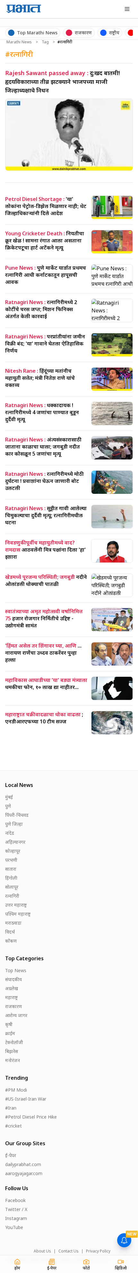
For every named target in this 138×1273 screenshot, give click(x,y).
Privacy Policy (98, 1251)
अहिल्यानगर (15, 842)
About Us (42, 1251)
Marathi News (19, 42)
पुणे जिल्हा (14, 824)
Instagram (16, 1218)
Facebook (15, 1200)
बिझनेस (11, 1051)
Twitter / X (16, 1209)
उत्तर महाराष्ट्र (16, 905)
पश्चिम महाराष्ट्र (17, 914)
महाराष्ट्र (11, 997)
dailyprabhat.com (23, 1164)
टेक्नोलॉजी (14, 1042)
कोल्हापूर (12, 851)
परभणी (11, 860)
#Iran (10, 1108)
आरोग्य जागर (16, 1015)
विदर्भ (10, 932)
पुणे (8, 806)
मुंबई (9, 797)
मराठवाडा (13, 923)
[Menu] (127, 9)
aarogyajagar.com (23, 1173)
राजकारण (13, 1006)
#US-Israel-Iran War (25, 1099)
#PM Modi (16, 1090)
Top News (15, 970)
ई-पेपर (10, 1155)
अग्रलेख (11, 988)
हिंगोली (11, 878)
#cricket (13, 1126)
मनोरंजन (12, 1060)
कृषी (9, 1024)
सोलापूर (11, 887)
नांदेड (9, 833)
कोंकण (11, 941)
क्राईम (10, 1033)
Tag (45, 42)
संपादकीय (13, 979)
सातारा (10, 869)
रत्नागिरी (12, 896)
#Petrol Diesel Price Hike (31, 1117)
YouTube (14, 1227)
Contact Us (68, 1251)
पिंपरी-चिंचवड (17, 815)
